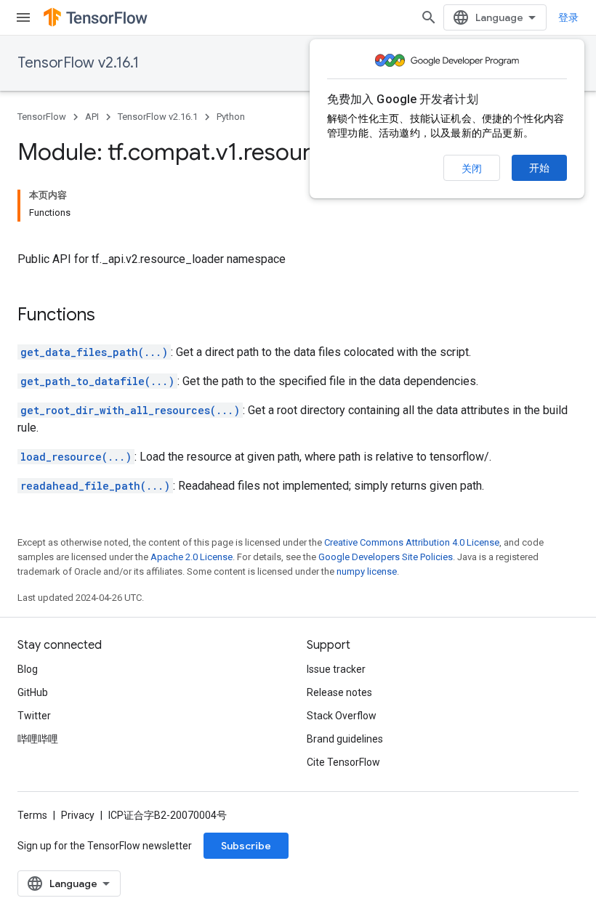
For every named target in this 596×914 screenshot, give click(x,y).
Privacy (77, 815)
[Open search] (429, 17)
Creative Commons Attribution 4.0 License (411, 542)
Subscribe (246, 845)
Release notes (339, 692)
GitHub (32, 692)
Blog (27, 669)
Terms (32, 815)
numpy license (367, 571)
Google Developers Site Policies (385, 556)
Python (231, 116)
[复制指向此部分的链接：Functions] (109, 316)
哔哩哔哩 (37, 739)
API (92, 116)
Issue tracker (336, 669)
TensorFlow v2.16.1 (78, 63)
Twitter (34, 715)
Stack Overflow (341, 715)
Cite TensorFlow (343, 762)
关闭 (472, 168)
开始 (539, 167)
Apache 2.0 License (191, 556)
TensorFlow (41, 116)
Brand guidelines (345, 739)
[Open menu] (23, 17)
